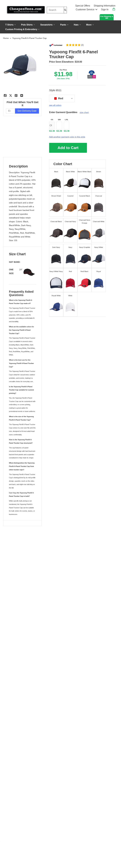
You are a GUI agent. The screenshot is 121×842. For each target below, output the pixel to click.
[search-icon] (65, 10)
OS (52, 119)
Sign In (104, 9)
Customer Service (85, 9)
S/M (59, 119)
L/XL (66, 119)
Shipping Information (104, 5)
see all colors (55, 105)
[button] (75, 44)
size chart (84, 112)
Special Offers (82, 5)
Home (6, 38)
